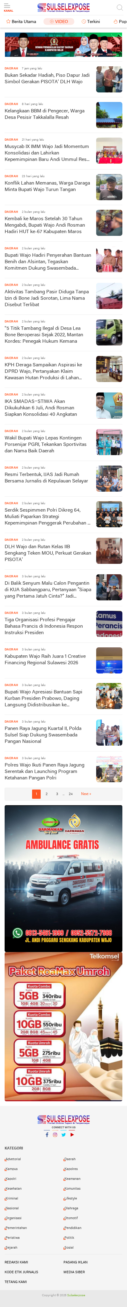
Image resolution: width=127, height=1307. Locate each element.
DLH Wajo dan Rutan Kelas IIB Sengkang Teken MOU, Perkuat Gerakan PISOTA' (48, 553)
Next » (86, 794)
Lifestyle (70, 1198)
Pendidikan (72, 1228)
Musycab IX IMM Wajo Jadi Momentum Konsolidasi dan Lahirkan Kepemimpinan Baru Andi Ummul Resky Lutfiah (48, 153)
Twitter (63, 1143)
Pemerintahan (16, 1228)
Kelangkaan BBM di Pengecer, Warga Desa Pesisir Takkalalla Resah (44, 114)
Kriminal (12, 1198)
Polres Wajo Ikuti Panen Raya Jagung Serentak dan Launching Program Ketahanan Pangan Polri (44, 772)
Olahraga (71, 1208)
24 (70, 794)
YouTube (72, 1143)
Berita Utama (24, 22)
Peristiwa (13, 1238)
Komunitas (72, 1189)
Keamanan (72, 1179)
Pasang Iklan (75, 1262)
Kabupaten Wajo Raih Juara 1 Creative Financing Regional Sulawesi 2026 (45, 659)
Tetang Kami (16, 1282)
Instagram (55, 1143)
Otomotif (71, 1218)
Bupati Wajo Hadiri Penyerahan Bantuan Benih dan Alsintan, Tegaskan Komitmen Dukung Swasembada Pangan (48, 262)
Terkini (93, 22)
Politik (69, 1238)
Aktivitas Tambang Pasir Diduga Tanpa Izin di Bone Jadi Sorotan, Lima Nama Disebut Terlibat (47, 298)
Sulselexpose (76, 1295)
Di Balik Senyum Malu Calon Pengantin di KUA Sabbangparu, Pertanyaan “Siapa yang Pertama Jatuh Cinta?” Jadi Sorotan (48, 590)
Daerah (70, 1159)
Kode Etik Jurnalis (21, 1272)
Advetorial (13, 1159)
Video (61, 22)
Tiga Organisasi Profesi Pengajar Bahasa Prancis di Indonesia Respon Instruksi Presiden (44, 626)
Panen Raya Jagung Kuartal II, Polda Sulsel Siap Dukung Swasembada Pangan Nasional (43, 735)
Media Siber (74, 1272)
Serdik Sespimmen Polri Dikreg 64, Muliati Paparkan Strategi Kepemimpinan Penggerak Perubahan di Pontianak (48, 517)
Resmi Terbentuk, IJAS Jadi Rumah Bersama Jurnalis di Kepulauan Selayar (46, 478)
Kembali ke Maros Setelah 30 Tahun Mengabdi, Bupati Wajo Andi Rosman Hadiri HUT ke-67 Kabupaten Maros (45, 225)
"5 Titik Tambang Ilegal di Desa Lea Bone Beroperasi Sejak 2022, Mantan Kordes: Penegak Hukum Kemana (44, 335)
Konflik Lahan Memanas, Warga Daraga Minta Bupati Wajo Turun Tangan (47, 186)
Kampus (12, 1169)
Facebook (47, 1143)
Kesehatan (14, 1189)
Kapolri (11, 1179)
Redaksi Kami (16, 1262)
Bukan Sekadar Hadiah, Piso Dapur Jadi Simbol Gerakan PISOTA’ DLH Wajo (47, 78)
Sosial (69, 1248)
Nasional (12, 1208)
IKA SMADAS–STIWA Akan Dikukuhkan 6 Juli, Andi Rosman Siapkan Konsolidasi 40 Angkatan (41, 408)
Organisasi (14, 1218)
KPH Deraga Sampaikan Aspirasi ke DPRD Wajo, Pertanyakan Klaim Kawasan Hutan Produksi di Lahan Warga (43, 372)
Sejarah (11, 1248)
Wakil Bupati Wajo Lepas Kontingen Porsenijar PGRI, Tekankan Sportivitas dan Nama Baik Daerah (46, 445)
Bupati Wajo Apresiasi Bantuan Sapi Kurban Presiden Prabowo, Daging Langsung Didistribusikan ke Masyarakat (43, 699)
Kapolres (71, 1169)
